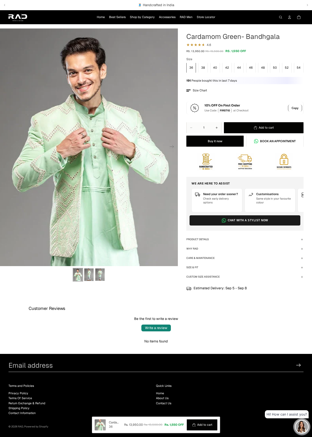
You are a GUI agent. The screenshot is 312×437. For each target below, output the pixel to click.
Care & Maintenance (200, 258)
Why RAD (192, 248)
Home (160, 393)
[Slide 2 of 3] (89, 274)
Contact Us (163, 403)
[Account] (289, 17)
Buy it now (215, 141)
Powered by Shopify (36, 426)
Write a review (156, 328)
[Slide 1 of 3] (78, 274)
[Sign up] (299, 365)
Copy (295, 108)
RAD (20, 426)
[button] (196, 90)
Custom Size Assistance (203, 276)
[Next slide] (307, 5)
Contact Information (22, 413)
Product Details (197, 239)
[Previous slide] (4, 5)
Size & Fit (192, 267)
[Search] (280, 17)
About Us (162, 398)
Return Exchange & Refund (26, 403)
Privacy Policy (18, 393)
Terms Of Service (20, 398)
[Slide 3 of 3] (100, 274)
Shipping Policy (19, 408)
